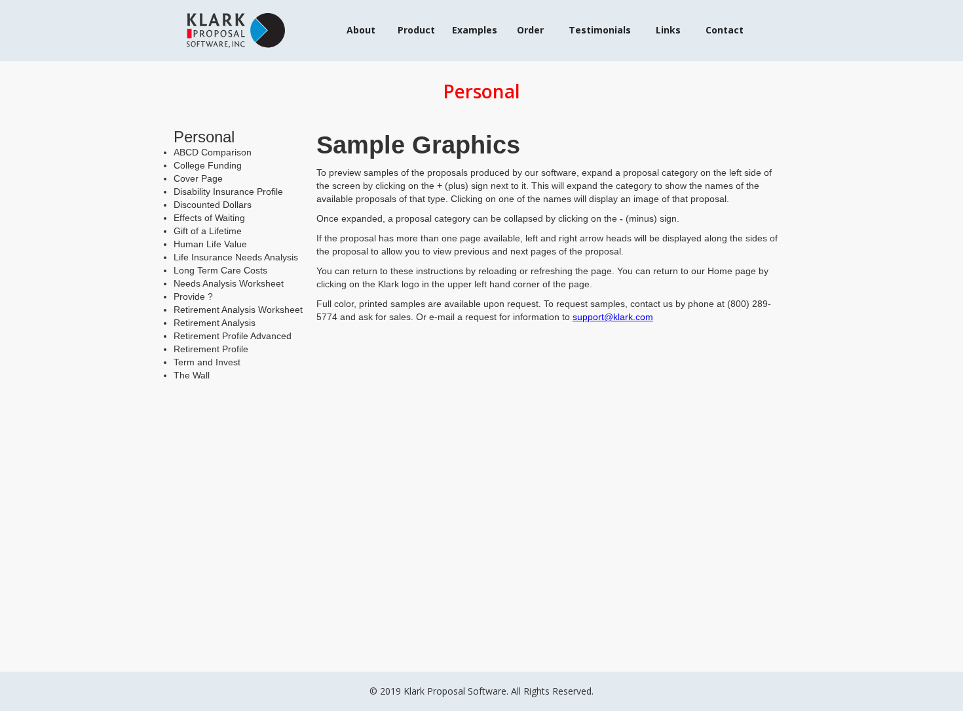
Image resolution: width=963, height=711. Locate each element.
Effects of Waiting (209, 218)
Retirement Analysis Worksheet (238, 309)
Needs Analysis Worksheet (229, 283)
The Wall (192, 375)
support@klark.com (613, 317)
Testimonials (600, 30)
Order (530, 30)
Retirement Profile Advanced (233, 336)
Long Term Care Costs (220, 270)
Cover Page (198, 178)
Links (668, 30)
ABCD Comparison (213, 152)
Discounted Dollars (213, 204)
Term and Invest (207, 362)
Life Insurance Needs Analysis (236, 257)
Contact (725, 30)
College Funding (208, 165)
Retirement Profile (211, 349)
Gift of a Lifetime (208, 231)
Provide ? (193, 296)
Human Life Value (210, 244)
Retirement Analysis (214, 322)
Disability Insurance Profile (228, 191)
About (361, 30)
